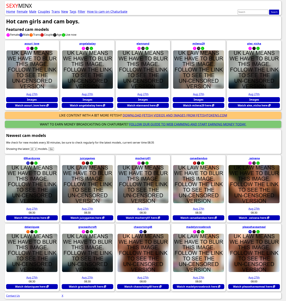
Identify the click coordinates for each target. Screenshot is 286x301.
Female (22, 11)
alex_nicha (254, 43)
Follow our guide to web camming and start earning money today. (187, 124)
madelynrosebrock (198, 227)
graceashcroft (87, 227)
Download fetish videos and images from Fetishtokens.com (175, 115)
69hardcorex (32, 158)
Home (10, 11)
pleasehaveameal (254, 227)
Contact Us (13, 296)
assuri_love (31, 43)
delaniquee (31, 227)
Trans (55, 11)
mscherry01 (143, 158)
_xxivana (254, 158)
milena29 (198, 43)
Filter (81, 11)
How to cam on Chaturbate (107, 11)
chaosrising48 (143, 227)
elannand (143, 43)
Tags (73, 11)
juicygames (87, 158)
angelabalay (87, 43)
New (64, 11)
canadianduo (198, 158)
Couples (44, 11)
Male (32, 11)
